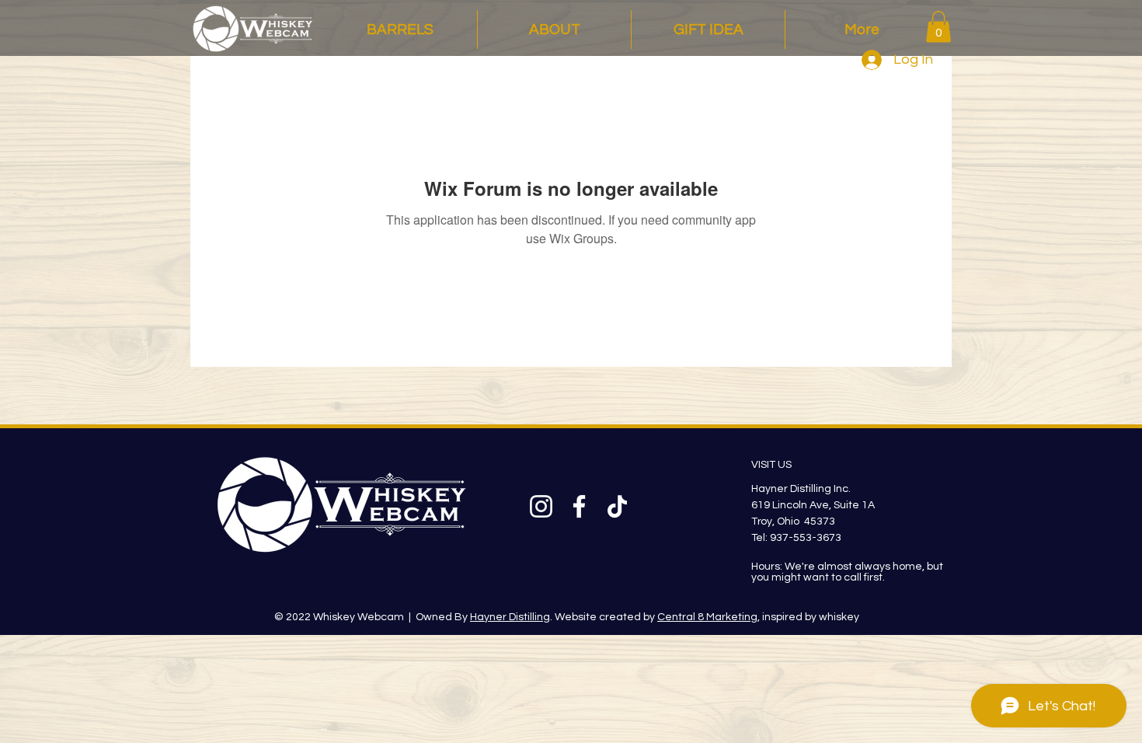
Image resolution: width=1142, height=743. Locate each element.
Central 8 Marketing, (708, 617)
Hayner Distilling (510, 617)
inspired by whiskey (809, 617)
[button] (938, 27)
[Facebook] (579, 506)
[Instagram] (541, 506)
